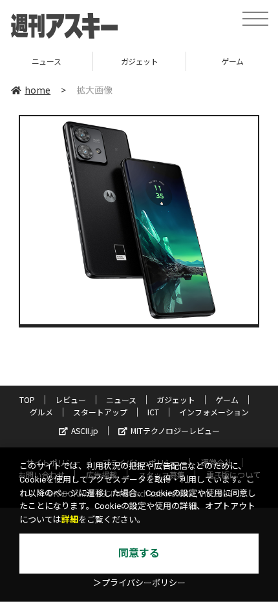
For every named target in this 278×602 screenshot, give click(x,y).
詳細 (69, 519)
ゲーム (227, 399)
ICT (153, 411)
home (37, 89)
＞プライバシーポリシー (139, 583)
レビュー (70, 399)
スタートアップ (100, 411)
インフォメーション (214, 411)
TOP (27, 399)
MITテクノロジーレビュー (175, 430)
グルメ (41, 411)
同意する (139, 553)
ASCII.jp (84, 430)
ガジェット (139, 61)
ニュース (46, 61)
